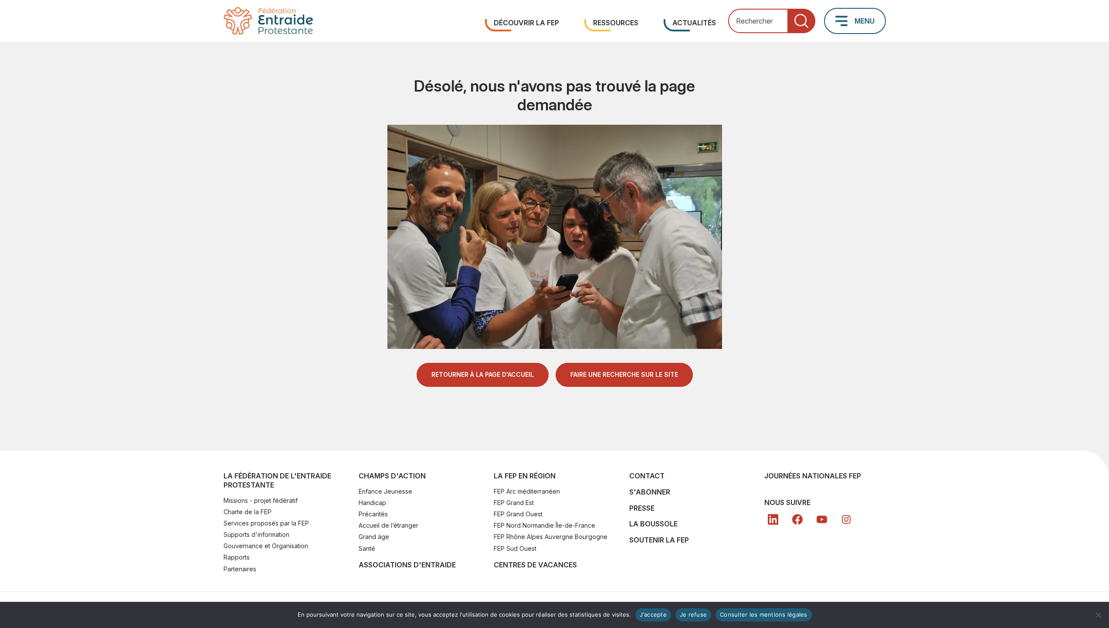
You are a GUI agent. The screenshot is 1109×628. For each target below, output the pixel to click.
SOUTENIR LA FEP (659, 540)
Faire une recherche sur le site (624, 374)
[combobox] (771, 21)
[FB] (797, 519)
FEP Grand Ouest (518, 514)
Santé (367, 548)
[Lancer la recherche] (801, 21)
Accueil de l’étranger (388, 525)
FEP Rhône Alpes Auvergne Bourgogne (550, 536)
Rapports (237, 557)
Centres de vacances (535, 564)
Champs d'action (392, 475)
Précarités (373, 514)
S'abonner (649, 492)
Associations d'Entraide (407, 564)
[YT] (822, 519)
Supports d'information (256, 534)
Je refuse (693, 614)
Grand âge (374, 536)
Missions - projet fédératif (261, 500)
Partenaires (240, 569)
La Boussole (653, 523)
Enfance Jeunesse (385, 491)
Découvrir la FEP (526, 22)
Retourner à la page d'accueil (482, 374)
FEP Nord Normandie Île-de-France (544, 525)
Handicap (372, 502)
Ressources (615, 22)
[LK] (773, 519)
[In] (846, 519)
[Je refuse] (1098, 615)
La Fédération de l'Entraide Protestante (277, 480)
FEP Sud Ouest (515, 548)
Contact (647, 475)
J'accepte (653, 614)
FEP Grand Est (514, 502)
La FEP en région (525, 475)
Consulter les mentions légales (763, 614)
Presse (642, 508)
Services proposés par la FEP (266, 523)
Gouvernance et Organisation (266, 546)
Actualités (694, 22)
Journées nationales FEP (812, 475)
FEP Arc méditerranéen (527, 491)
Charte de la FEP (247, 511)
